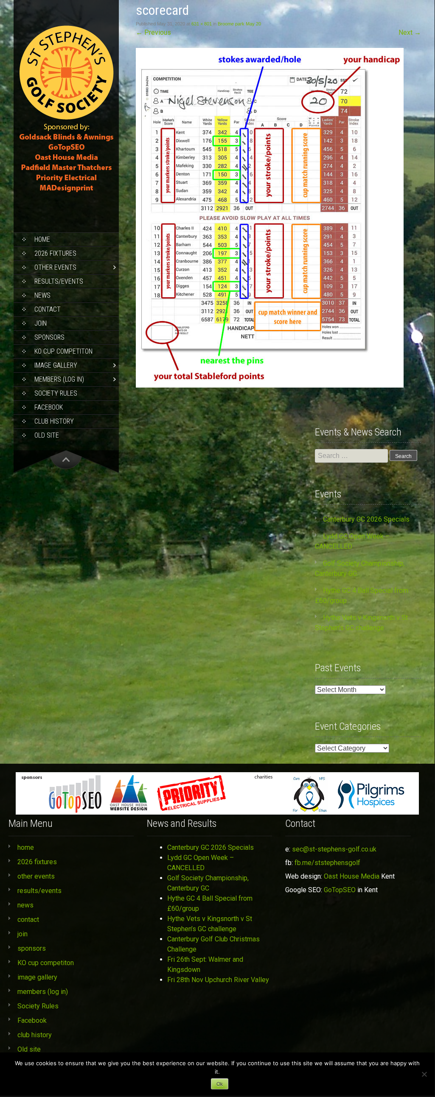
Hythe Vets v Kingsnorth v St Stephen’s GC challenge (209, 924)
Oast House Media (351, 876)
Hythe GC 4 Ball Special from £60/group (210, 903)
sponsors (49, 337)
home (42, 239)
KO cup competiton (63, 351)
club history (54, 421)
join (40, 323)
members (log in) (59, 379)
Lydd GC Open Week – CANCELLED (200, 863)
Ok (219, 1084)
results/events (58, 281)
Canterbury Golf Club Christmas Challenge (213, 944)
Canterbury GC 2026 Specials (366, 519)
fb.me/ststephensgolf (327, 863)
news (42, 295)
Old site (46, 435)
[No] (424, 1074)
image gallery (55, 365)
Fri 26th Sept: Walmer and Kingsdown (205, 964)
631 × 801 (201, 23)
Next (410, 32)
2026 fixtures (55, 253)
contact (47, 309)
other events (55, 267)
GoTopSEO (340, 890)
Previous (153, 32)
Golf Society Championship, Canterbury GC (208, 883)
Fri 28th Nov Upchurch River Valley (218, 980)
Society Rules (55, 393)
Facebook (48, 407)
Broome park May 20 (239, 23)
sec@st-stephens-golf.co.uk (334, 849)
